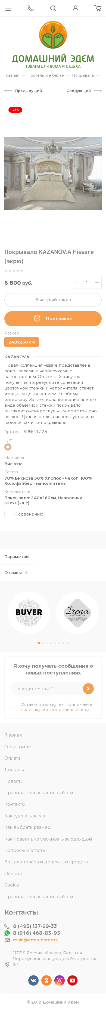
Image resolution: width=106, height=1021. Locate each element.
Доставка (15, 769)
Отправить (88, 688)
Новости (14, 781)
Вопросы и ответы (25, 850)
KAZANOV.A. (17, 356)
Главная (13, 735)
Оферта (13, 873)
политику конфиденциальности (55, 709)
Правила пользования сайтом (38, 792)
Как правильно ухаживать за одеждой (48, 839)
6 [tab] (59, 643)
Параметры (16, 556)
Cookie (11, 885)
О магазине (17, 746)
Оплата (12, 758)
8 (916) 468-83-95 (36, 933)
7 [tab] (63, 643)
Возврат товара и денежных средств (46, 861)
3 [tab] (47, 643)
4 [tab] (51, 643)
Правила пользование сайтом (38, 896)
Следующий (79, 90)
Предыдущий (28, 90)
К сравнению (28, 514)
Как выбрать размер (27, 827)
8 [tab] (67, 643)
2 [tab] (42, 643)
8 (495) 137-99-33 (35, 926)
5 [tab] (55, 643)
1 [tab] (38, 643)
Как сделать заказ (24, 815)
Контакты (15, 804)
